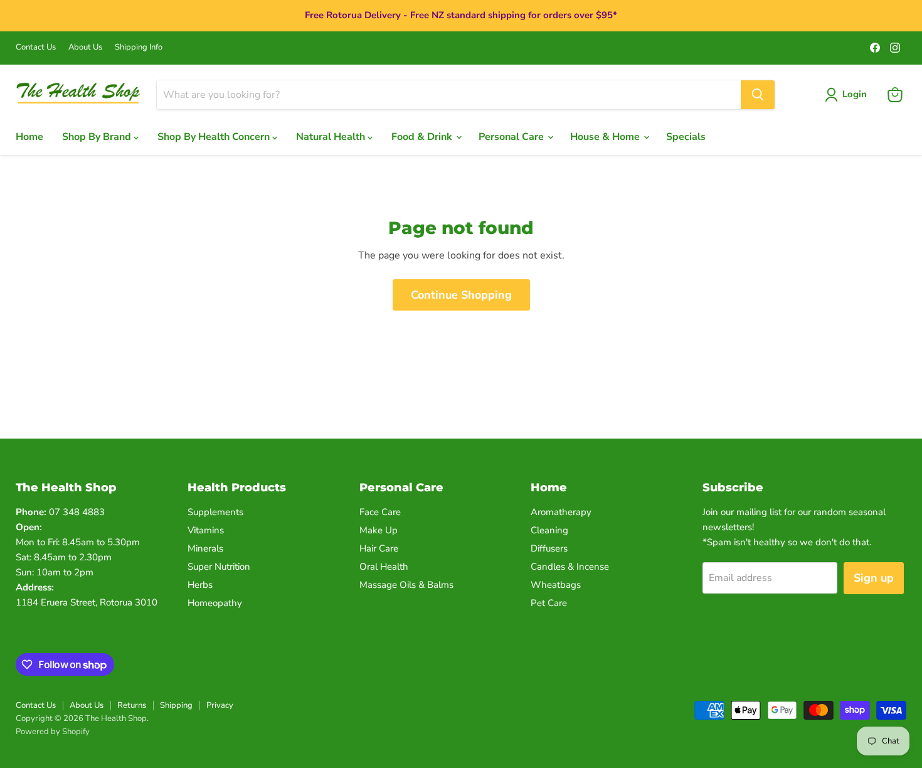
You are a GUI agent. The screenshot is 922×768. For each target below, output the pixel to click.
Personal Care (512, 137)
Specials (686, 137)
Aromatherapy (561, 512)
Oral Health (383, 566)
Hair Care (378, 548)
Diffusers (549, 548)
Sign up (874, 577)
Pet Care (549, 603)
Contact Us (36, 47)
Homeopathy (215, 603)
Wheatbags (556, 585)
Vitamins (206, 530)
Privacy (219, 705)
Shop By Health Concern (214, 137)
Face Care (380, 512)
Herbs (200, 585)
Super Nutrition (219, 566)
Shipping (176, 705)
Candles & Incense (570, 566)
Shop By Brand (98, 137)
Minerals (205, 548)
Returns (131, 705)
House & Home (606, 137)
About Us (85, 47)
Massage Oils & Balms (406, 585)
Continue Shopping (461, 294)
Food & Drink (423, 137)
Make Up (378, 530)
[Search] (758, 94)
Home (29, 137)
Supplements (215, 512)
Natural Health (332, 137)
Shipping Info (138, 47)
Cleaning (549, 530)
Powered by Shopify (53, 731)
